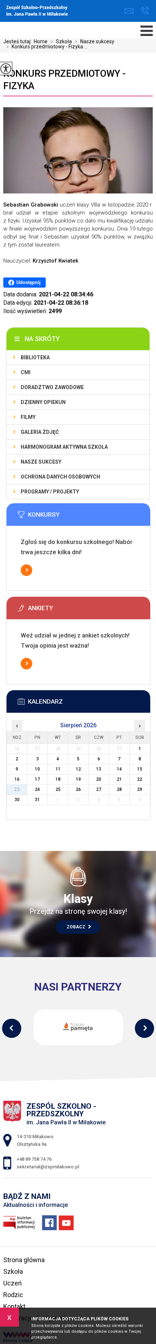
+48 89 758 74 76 (145, 11)
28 (119, 789)
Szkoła (61, 41)
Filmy (28, 417)
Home (41, 41)
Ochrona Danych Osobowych (60, 477)
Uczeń (12, 1283)
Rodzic (13, 1295)
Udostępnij (28, 282)
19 (78, 779)
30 (17, 799)
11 (58, 769)
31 (37, 799)
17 (37, 779)
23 (17, 789)
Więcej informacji (26, 570)
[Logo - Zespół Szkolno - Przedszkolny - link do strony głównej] (57, 11)
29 (139, 789)
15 (139, 769)
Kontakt (14, 1306)
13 (98, 769)
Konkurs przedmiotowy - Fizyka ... (46, 46)
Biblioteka (35, 357)
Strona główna (24, 1260)
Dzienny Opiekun (43, 402)
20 (98, 779)
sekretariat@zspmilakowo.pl (130, 11)
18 (58, 779)
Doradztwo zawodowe (52, 387)
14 (119, 769)
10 (37, 769)
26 (78, 789)
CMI (25, 372)
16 (17, 779)
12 (78, 769)
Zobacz (76, 926)
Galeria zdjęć (40, 432)
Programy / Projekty (50, 492)
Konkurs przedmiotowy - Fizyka (64, 79)
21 (119, 779)
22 (139, 779)
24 (37, 789)
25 (58, 789)
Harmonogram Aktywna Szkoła (64, 447)
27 (98, 789)
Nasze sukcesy (94, 41)
